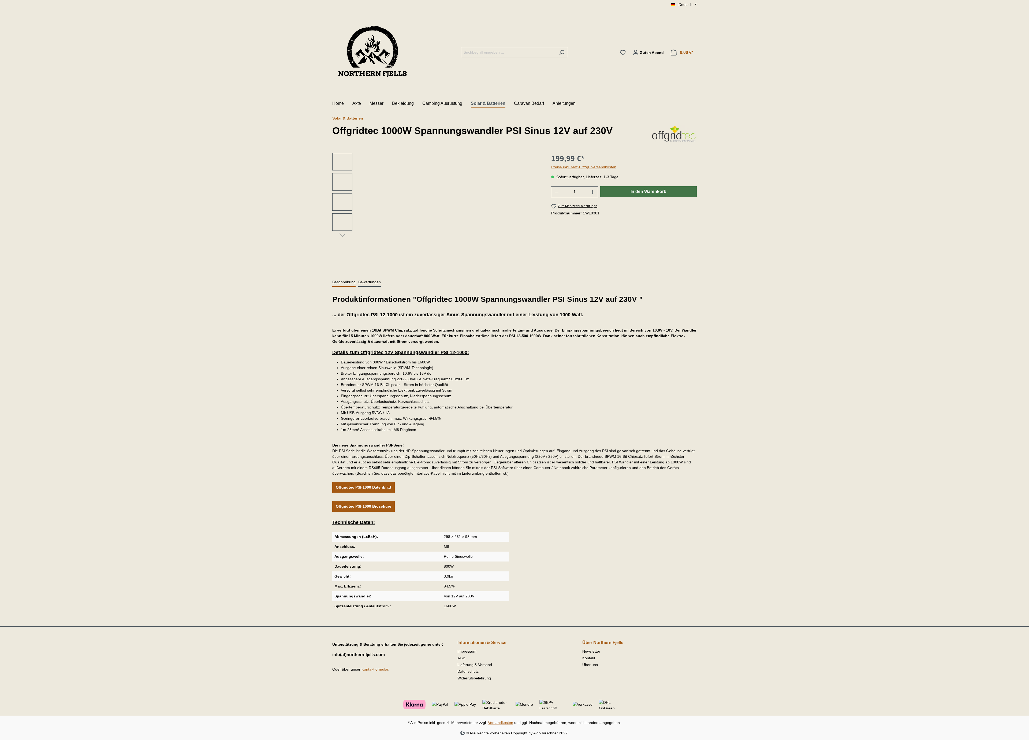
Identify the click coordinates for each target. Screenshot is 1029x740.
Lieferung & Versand (474, 665)
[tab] (344, 282)
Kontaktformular (374, 669)
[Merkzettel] (622, 52)
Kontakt (588, 658)
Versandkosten (500, 722)
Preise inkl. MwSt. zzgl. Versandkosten (583, 167)
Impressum (466, 651)
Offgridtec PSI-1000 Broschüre (363, 506)
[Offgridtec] (674, 133)
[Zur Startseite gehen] (372, 51)
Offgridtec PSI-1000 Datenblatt (363, 487)
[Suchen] (561, 52)
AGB (461, 658)
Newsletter (591, 651)
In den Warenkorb (648, 191)
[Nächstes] (342, 235)
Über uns (590, 665)
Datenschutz (468, 671)
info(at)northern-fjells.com (358, 654)
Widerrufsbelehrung (474, 678)
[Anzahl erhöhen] (592, 191)
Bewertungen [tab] (369, 282)
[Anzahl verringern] (556, 191)
